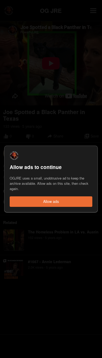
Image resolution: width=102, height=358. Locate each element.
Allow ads (51, 201)
